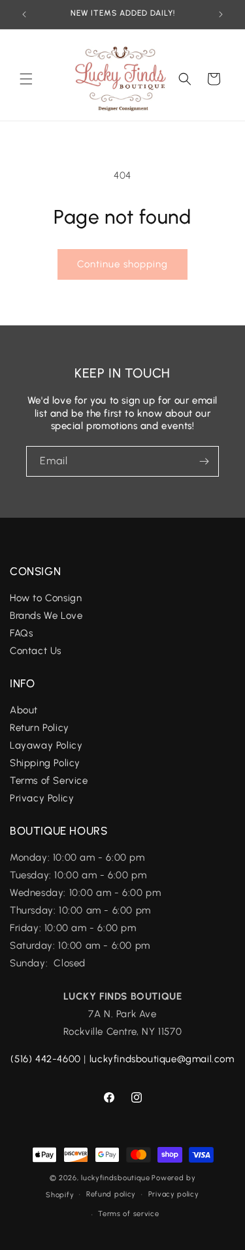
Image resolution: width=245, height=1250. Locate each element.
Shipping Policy (45, 763)
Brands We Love (46, 615)
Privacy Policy (42, 798)
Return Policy (39, 728)
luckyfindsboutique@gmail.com (162, 1059)
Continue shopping (122, 264)
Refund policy (111, 1194)
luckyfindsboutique (115, 1178)
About (24, 710)
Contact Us (35, 651)
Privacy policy (173, 1194)
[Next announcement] (220, 14)
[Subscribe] (203, 461)
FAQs (23, 633)
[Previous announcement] (24, 14)
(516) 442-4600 (45, 1059)
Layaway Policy (46, 745)
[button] (26, 79)
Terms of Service (49, 780)
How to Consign (46, 598)
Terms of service (128, 1214)
